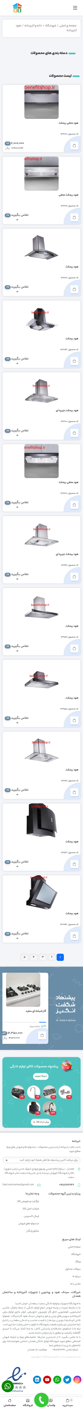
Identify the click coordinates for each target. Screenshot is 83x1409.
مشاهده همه (67, 1020)
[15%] (49, 1108)
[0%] (65, 1092)
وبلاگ (78, 1262)
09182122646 (66, 1185)
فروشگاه (50, 26)
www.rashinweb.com (70, 1357)
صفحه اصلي (74, 1247)
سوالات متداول (73, 1269)
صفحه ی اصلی (68, 26)
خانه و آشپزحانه (33, 26)
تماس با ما (75, 1284)
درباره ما (77, 1276)
